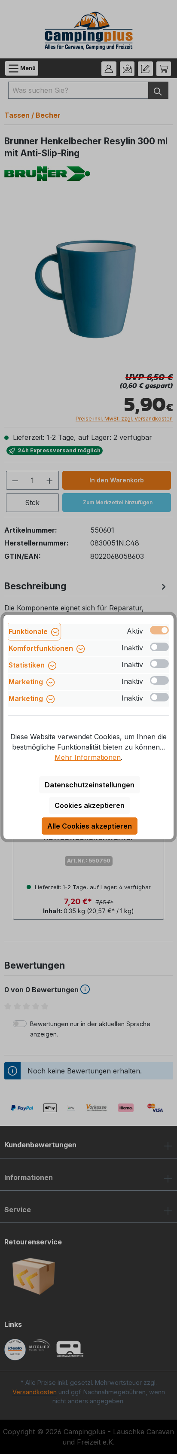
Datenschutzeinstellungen (89, 784)
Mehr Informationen (88, 757)
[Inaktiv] (159, 647)
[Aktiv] (159, 630)
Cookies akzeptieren (90, 805)
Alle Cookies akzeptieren (89, 826)
